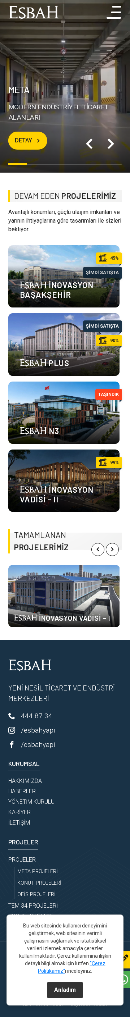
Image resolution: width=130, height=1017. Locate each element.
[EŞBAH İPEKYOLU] (64, 596)
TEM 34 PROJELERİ (33, 905)
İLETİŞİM (19, 822)
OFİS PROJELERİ (36, 894)
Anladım (65, 989)
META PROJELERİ (37, 871)
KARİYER (19, 812)
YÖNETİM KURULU (31, 801)
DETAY (23, 140)
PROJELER (22, 859)
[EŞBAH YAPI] (33, 13)
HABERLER (22, 791)
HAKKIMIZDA (25, 780)
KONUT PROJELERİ (39, 883)
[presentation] (97, 549)
